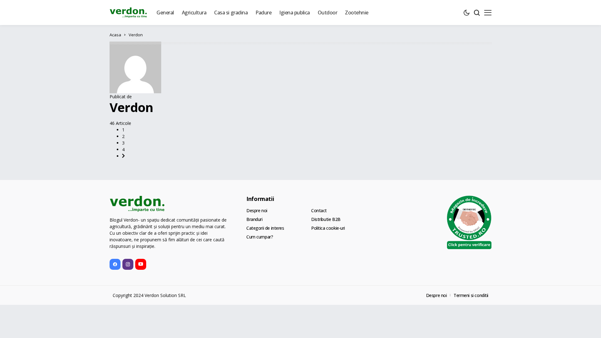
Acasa (115, 35)
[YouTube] (140, 264)
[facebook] (115, 264)
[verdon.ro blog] (128, 12)
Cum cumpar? (259, 237)
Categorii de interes (265, 228)
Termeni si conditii (471, 295)
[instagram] (127, 264)
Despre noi (256, 210)
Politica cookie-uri (328, 228)
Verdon (131, 107)
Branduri (254, 219)
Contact (319, 210)
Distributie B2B (326, 219)
